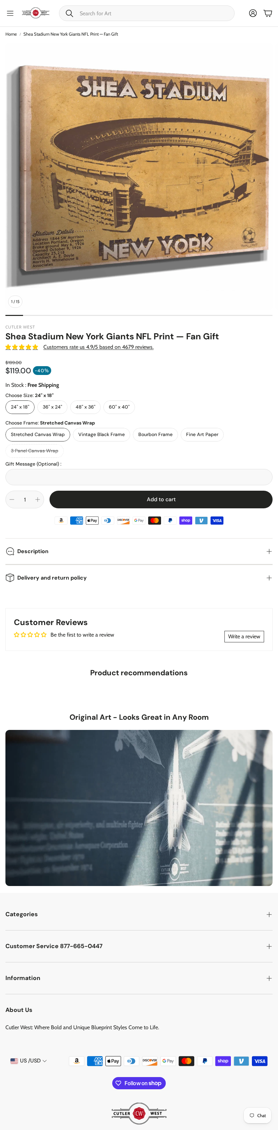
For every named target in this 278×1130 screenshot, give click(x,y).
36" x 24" (52, 407)
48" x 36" (85, 407)
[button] (146, 13)
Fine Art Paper (202, 434)
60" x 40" (119, 407)
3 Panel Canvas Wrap (34, 451)
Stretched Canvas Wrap (38, 434)
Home (11, 34)
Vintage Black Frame (101, 434)
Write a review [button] (244, 636)
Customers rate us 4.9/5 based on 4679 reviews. (98, 347)
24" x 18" (20, 407)
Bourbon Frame (155, 434)
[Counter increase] (38, 499)
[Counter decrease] (12, 499)
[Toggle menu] (10, 13)
